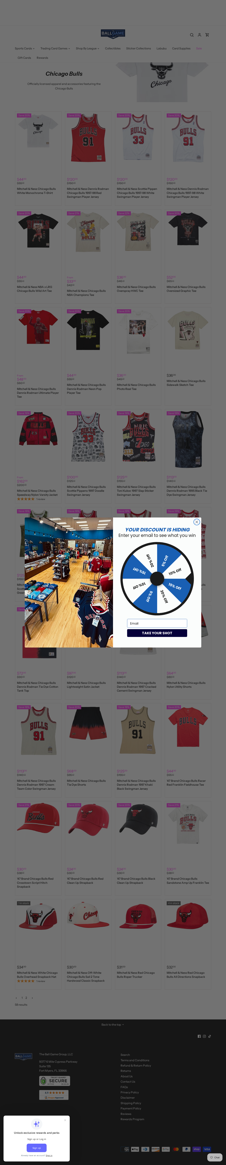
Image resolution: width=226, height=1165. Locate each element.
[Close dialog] (197, 522)
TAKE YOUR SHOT (157, 633)
